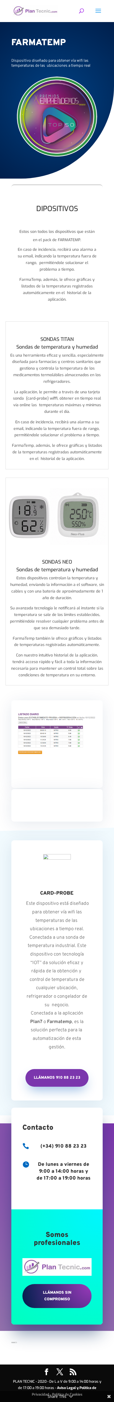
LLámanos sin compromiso (57, 1296)
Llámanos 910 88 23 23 (57, 1077)
